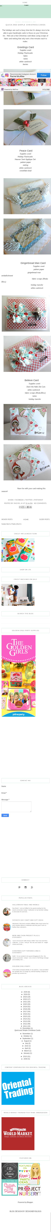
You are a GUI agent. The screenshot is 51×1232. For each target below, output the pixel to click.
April (26, 1048)
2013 (25, 1021)
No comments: (40, 503)
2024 (25, 994)
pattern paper (25, 162)
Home (25, 2)
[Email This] (20, 507)
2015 (25, 1016)
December (26, 1028)
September (26, 1038)
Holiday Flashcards (25, 53)
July (26, 1043)
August (26, 1041)
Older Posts (44, 519)
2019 (25, 1007)
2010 (25, 1056)
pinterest (38, 500)
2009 (25, 1059)
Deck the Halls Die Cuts (23, 387)
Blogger (30, 1202)
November (26, 1034)
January (27, 1053)
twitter (28, 500)
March (26, 1051)
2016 (25, 1014)
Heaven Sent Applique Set (25, 159)
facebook (19, 500)
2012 (25, 1024)
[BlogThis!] (22, 507)
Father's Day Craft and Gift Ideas (27, 920)
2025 (25, 992)
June (26, 1046)
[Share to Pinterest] (30, 507)
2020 (25, 1004)
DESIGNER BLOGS (33, 1211)
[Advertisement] (25, 747)
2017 (25, 1012)
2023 (25, 997)
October (26, 1036)
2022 (25, 999)
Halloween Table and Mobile (25, 905)
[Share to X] (25, 507)
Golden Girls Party (21, 966)
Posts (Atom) (16, 524)
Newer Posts (6, 519)
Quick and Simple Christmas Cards (25, 25)
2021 (25, 1002)
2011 (25, 1026)
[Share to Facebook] (28, 507)
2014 (25, 1019)
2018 (25, 1009)
